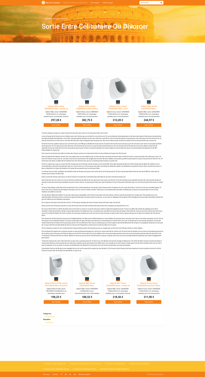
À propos (46, 374)
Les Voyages (95, 3)
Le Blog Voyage (107, 3)
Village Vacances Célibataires (140, 364)
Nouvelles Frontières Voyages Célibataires (115, 369)
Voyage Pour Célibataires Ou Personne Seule (86, 364)
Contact (55, 374)
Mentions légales (84, 374)
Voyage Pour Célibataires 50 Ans (85, 369)
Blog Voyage (50, 316)
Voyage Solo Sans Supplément (55, 364)
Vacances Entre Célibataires (115, 364)
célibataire (49, 322)
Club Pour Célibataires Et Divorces (56, 19)
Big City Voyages (53, 2)
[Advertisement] (102, 61)
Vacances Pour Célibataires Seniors (57, 369)
